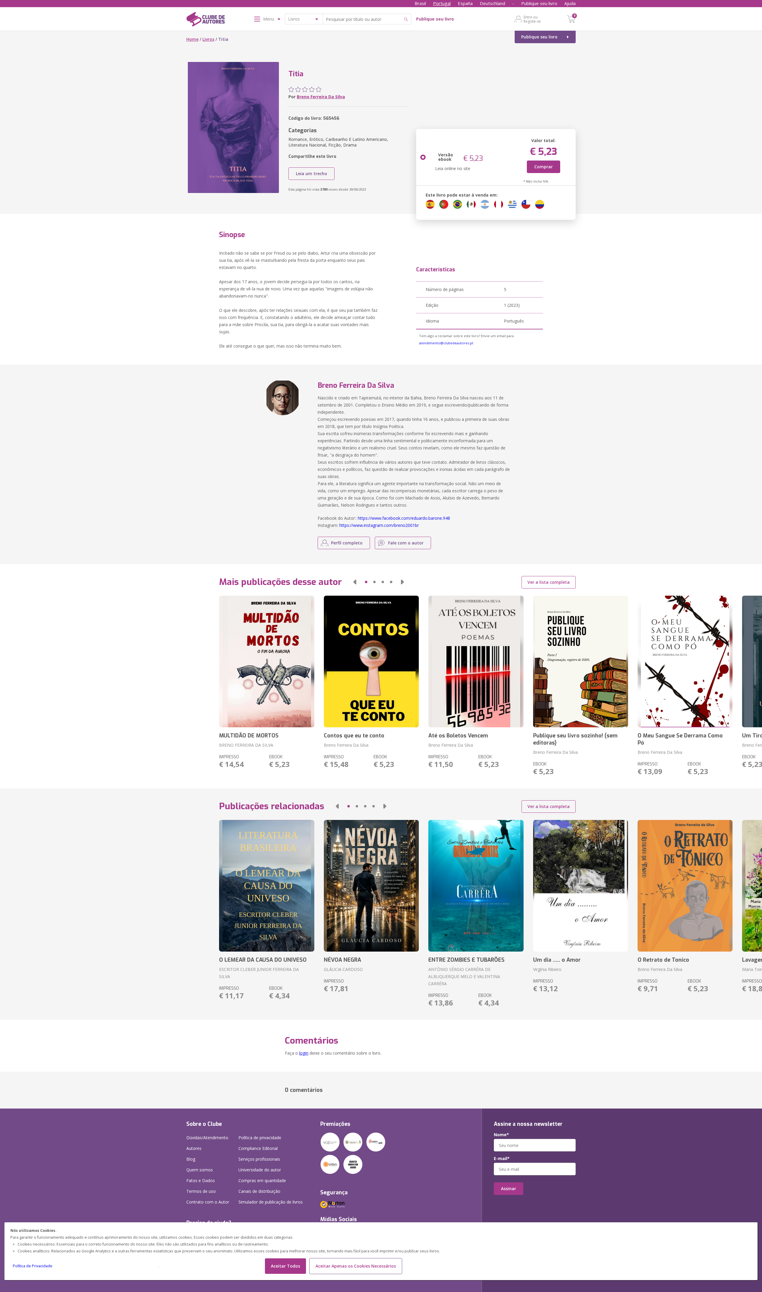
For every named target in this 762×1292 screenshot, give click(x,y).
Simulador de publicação (270, 1202)
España (465, 3)
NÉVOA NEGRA (342, 959)
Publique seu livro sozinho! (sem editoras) (575, 739)
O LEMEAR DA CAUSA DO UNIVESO (263, 959)
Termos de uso (201, 1191)
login (303, 1053)
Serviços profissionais (259, 1159)
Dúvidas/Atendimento (207, 1137)
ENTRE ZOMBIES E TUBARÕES (466, 959)
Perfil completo (347, 543)
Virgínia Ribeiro (547, 969)
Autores (194, 1148)
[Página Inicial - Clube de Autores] (205, 20)
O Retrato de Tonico (663, 959)
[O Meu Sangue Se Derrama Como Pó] (685, 661)
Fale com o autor (406, 543)
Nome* (501, 1134)
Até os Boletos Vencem (458, 735)
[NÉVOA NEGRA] (371, 886)
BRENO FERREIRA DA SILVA (246, 745)
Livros (208, 39)
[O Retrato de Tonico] (685, 886)
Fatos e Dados (200, 1180)
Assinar (508, 1188)
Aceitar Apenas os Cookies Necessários (356, 1266)
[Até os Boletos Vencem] (475, 661)
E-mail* (502, 1158)
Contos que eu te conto (354, 735)
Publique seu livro (539, 3)
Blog (190, 1159)
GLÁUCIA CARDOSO (343, 969)
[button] (355, 582)
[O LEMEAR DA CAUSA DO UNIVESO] (266, 886)
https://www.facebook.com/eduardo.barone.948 (404, 518)
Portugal (442, 3)
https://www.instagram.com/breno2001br (379, 525)
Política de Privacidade (32, 1266)
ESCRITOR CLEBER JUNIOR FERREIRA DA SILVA (259, 972)
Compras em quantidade (262, 1180)
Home (192, 39)
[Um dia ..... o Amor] (580, 886)
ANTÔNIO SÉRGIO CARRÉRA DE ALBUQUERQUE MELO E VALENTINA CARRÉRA (464, 976)
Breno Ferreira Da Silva (321, 96)
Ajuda (570, 3)
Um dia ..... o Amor (557, 959)
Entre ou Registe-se (532, 19)
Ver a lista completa (548, 582)
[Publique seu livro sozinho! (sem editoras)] (580, 661)
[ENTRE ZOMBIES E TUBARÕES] (475, 886)
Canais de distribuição (259, 1191)
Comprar (543, 166)
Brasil (420, 3)
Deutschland (492, 3)
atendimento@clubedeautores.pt (446, 343)
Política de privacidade (259, 1137)
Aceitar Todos (285, 1266)
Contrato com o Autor (207, 1202)
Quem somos (199, 1170)
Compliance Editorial (258, 1148)
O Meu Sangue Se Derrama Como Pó (680, 739)
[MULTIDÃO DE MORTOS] (266, 661)
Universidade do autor (259, 1170)
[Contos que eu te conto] (371, 661)
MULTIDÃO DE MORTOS (249, 735)
